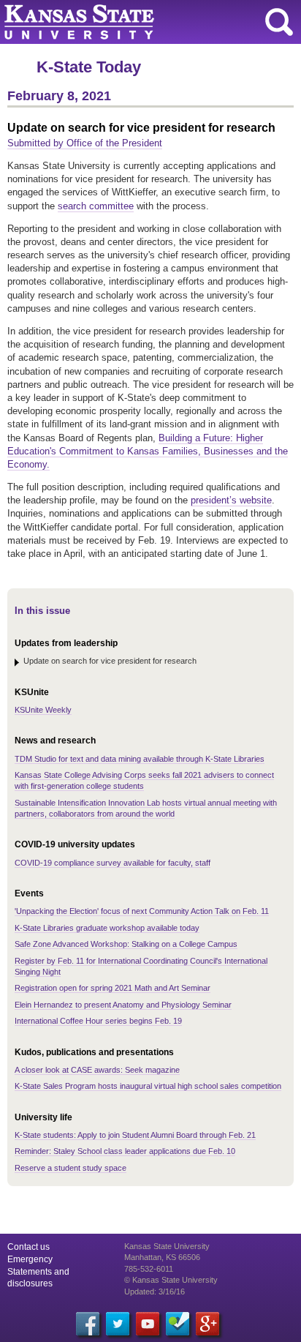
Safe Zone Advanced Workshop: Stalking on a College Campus (126, 944)
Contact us (28, 1247)
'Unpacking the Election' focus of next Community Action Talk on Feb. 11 (142, 911)
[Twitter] (117, 1323)
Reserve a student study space (70, 1167)
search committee (96, 205)
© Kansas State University (171, 1279)
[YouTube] (147, 1323)
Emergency (30, 1259)
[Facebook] (87, 1323)
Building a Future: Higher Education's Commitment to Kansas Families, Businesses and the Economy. (147, 451)
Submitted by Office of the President (84, 143)
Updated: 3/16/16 (154, 1291)
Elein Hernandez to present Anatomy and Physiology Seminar (123, 1004)
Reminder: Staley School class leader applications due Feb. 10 (125, 1151)
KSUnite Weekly (43, 709)
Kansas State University (133, 22)
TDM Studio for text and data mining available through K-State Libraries (139, 758)
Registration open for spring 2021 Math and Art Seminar (112, 987)
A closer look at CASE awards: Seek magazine (97, 1069)
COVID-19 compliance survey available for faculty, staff (112, 862)
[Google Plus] (207, 1323)
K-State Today (89, 67)
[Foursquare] (177, 1323)
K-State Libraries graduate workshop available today (107, 927)
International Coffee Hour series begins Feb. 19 (98, 1020)
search (279, 22)
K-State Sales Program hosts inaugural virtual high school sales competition (148, 1086)
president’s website (231, 500)
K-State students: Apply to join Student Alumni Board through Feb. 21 (135, 1135)
